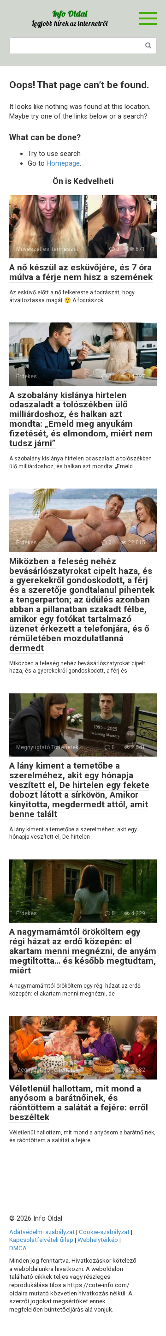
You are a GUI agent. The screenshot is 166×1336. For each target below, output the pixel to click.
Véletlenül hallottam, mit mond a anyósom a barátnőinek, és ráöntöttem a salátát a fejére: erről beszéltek (78, 1103)
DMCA (18, 1248)
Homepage (63, 163)
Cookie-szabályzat (104, 1231)
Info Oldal (69, 13)
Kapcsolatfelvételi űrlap (41, 1239)
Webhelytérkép (97, 1239)
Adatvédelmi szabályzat (42, 1231)
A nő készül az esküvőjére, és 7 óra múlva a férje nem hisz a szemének (81, 272)
